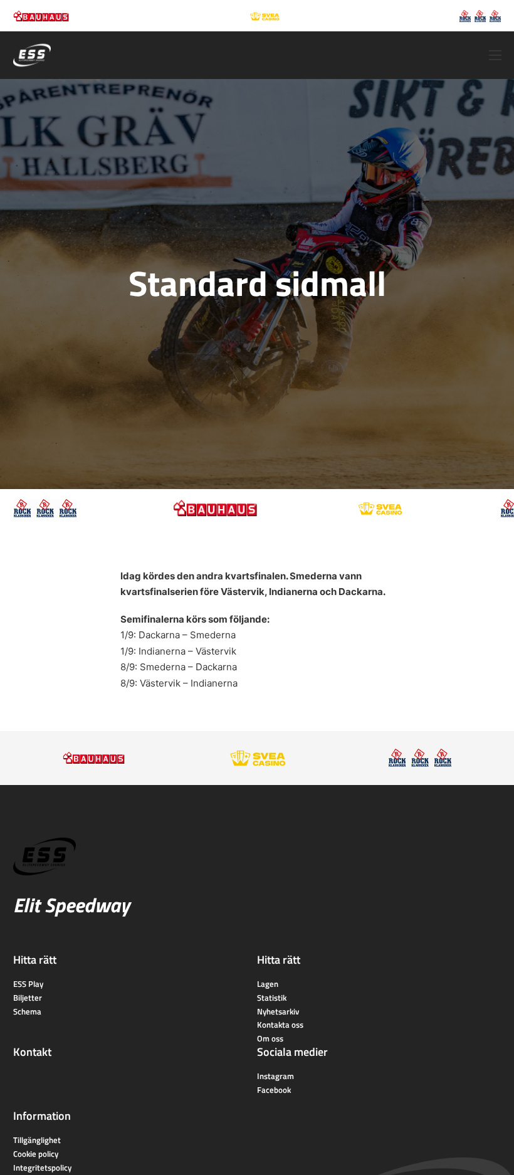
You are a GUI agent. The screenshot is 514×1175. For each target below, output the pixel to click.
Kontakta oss (280, 1024)
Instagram (275, 1076)
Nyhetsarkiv (278, 1011)
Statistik (271, 997)
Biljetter (27, 997)
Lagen (267, 983)
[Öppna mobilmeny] (495, 55)
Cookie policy (35, 1153)
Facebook (274, 1089)
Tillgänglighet (37, 1140)
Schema (27, 1011)
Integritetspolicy (42, 1167)
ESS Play (28, 983)
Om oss (270, 1038)
